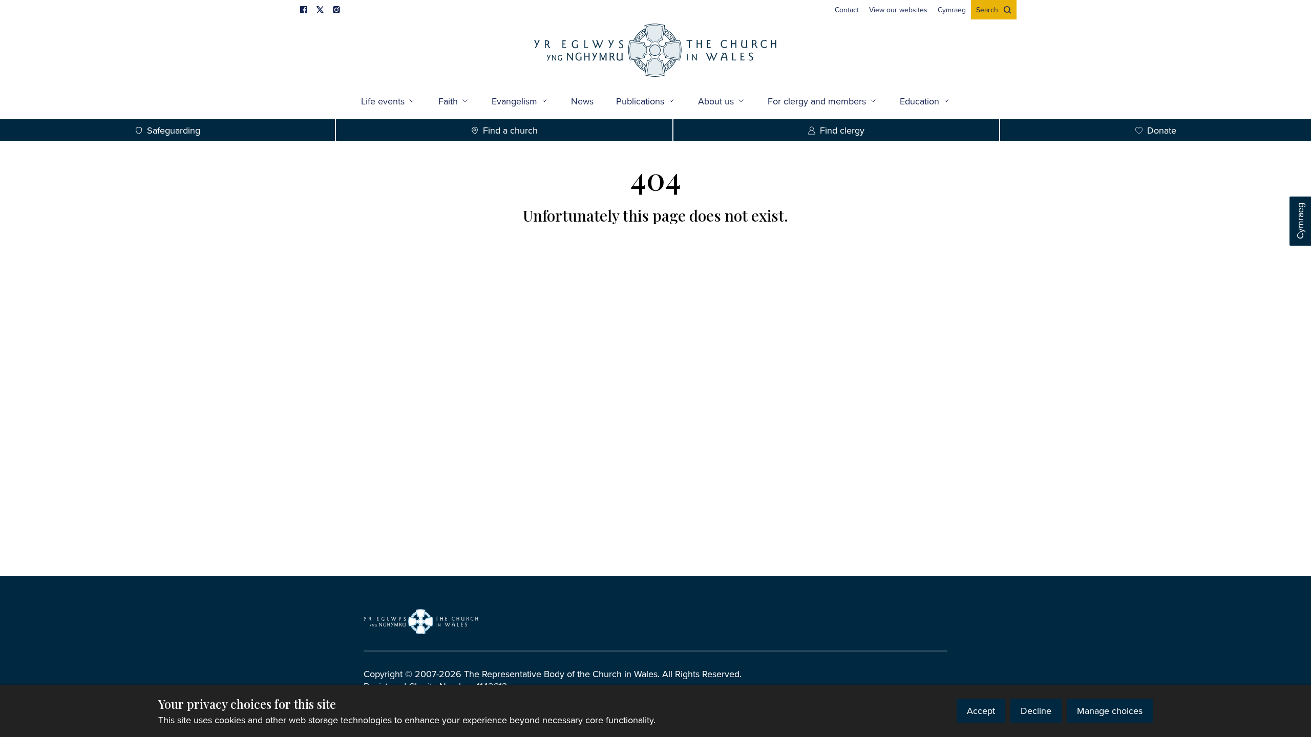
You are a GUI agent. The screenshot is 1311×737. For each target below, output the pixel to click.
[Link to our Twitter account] (320, 10)
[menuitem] (847, 9)
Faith (448, 101)
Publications (640, 101)
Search (987, 10)
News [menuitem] (582, 101)
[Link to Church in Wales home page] (421, 621)
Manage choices (1110, 710)
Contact (847, 10)
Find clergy (842, 130)
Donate (1161, 130)
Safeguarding (173, 130)
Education (919, 101)
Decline (1036, 710)
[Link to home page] (655, 51)
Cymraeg (1300, 221)
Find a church (510, 130)
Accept (981, 710)
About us (716, 101)
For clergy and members (817, 101)
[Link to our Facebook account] (304, 10)
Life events (383, 101)
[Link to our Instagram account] (336, 10)
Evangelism (514, 101)
